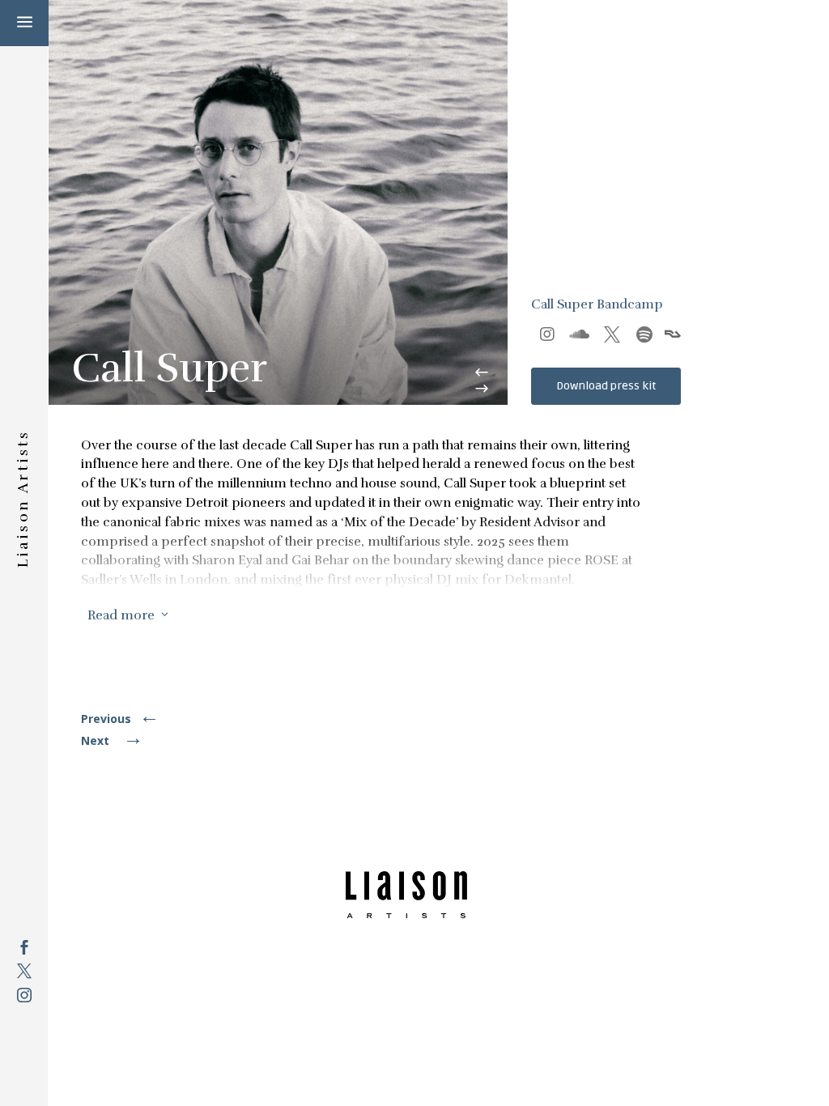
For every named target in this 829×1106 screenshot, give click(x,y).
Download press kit (606, 386)
